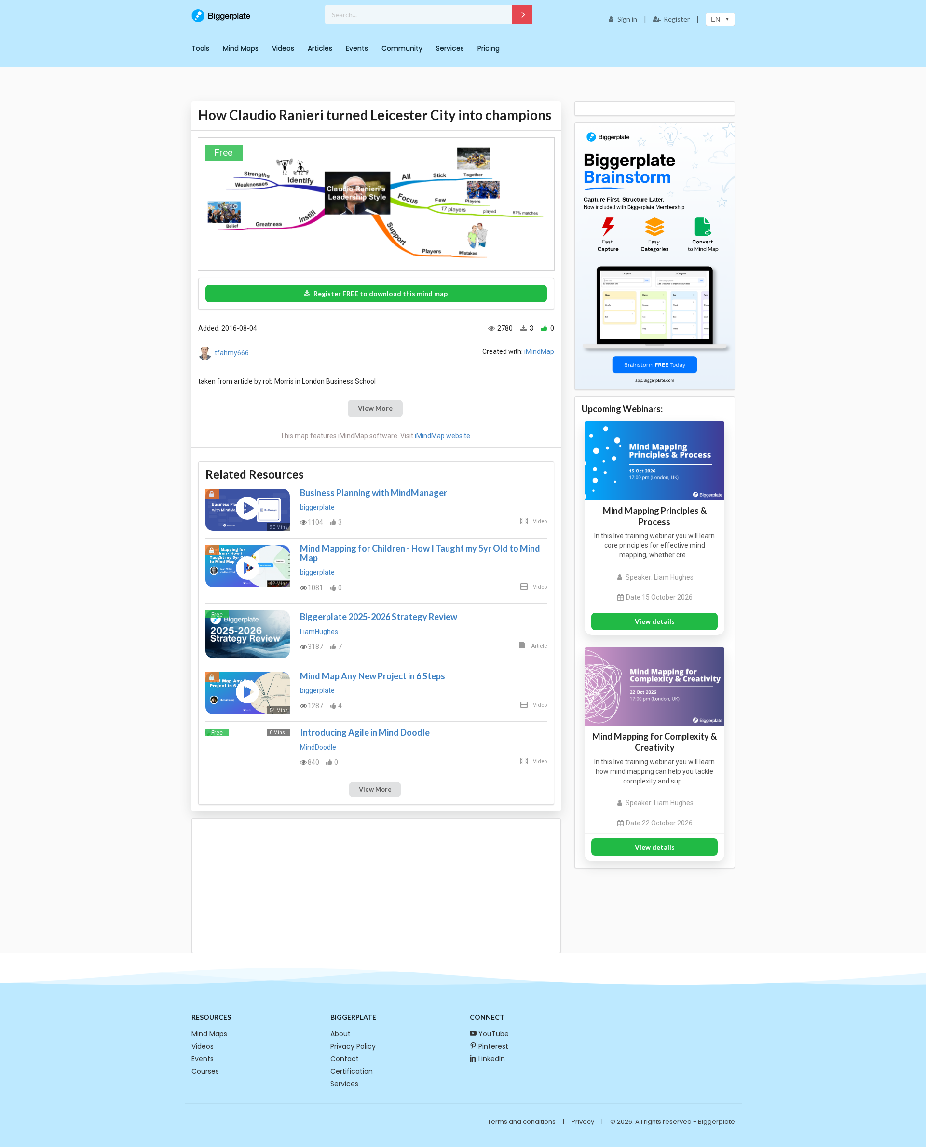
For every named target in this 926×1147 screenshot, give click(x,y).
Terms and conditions (522, 1121)
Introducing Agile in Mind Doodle (365, 732)
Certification (351, 1071)
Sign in (627, 19)
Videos (283, 48)
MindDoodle (318, 747)
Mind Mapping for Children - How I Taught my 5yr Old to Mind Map (420, 553)
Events (357, 48)
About (340, 1034)
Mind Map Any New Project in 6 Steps (372, 676)
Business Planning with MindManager (373, 492)
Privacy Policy (353, 1046)
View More (375, 408)
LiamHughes (319, 631)
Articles (320, 48)
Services (450, 48)
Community (401, 48)
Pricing (488, 48)
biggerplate (317, 507)
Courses (205, 1071)
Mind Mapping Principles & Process (655, 516)
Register (677, 19)
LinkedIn (492, 1059)
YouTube (494, 1034)
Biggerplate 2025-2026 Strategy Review (378, 616)
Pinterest (493, 1046)
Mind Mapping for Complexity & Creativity (654, 742)
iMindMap (539, 351)
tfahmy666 (232, 353)
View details (655, 621)
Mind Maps (241, 48)
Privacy (583, 1121)
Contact (344, 1059)
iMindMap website (442, 436)
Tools (200, 48)
